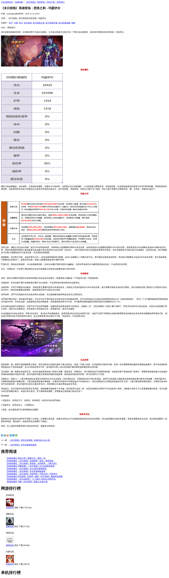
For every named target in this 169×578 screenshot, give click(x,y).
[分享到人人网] (13, 435)
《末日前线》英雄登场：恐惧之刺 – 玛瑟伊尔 (45, 2)
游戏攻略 (19, 2)
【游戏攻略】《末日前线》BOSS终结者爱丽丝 (26, 469)
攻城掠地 (10, 508)
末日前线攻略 (64, 23)
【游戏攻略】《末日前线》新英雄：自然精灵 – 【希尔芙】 (31, 463)
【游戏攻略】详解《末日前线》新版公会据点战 (27, 482)
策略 (73, 23)
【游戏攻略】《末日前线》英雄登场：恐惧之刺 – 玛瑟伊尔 (31, 474)
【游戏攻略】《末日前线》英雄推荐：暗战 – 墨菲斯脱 (29, 461)
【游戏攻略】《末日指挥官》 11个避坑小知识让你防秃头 (31, 479)
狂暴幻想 (10, 564)
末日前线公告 (39, 23)
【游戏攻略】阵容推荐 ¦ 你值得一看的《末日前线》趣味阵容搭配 (34, 476)
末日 (21, 23)
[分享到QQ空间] (5, 435)
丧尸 (11, 23)
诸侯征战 (10, 545)
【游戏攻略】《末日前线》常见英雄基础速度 (26, 471)
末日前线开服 (51, 23)
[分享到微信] (16, 435)
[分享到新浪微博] (8, 435)
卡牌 (16, 23)
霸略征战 (10, 526)
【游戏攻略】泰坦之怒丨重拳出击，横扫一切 (26, 458)
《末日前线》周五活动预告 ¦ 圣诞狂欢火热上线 (29, 440)
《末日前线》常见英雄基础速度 (23, 445)
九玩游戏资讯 (7, 2)
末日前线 (28, 23)
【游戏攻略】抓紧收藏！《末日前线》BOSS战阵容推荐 (30, 466)
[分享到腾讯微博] (11, 435)
